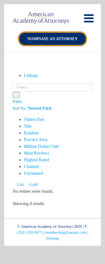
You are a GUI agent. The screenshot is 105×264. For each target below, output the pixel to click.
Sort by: (32, 108)
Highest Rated (36, 159)
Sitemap (52, 238)
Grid (33, 184)
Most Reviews (36, 153)
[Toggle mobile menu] (89, 18)
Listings (31, 75)
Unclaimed (33, 173)
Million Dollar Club (41, 146)
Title (28, 126)
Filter (17, 101)
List (20, 184)
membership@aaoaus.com (65, 232)
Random (31, 132)
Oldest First (34, 119)
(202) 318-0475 (29, 232)
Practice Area (35, 139)
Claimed (31, 166)
